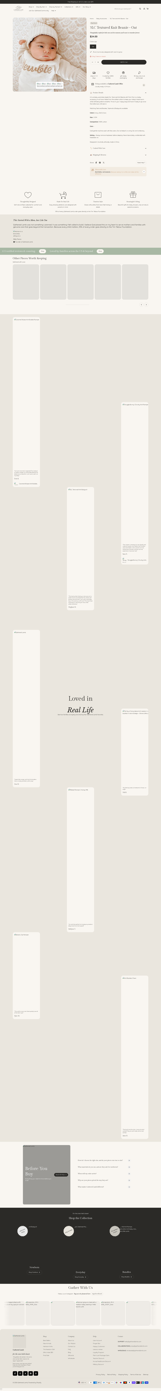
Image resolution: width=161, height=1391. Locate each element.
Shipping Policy (123, 1374)
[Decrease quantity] (92, 62)
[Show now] (144, 171)
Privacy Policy (100, 1374)
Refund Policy (111, 1374)
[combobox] (128, 9)
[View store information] (143, 85)
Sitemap (145, 1374)
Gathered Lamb (23, 1382)
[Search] (140, 9)
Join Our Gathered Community (39, 10)
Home (92, 18)
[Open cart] (147, 8)
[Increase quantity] (99, 62)
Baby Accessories (101, 18)
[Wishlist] (1, 1389)
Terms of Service (135, 1374)
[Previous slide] (141, 305)
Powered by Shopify (34, 1382)
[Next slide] (146, 305)
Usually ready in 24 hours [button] (102, 86)
